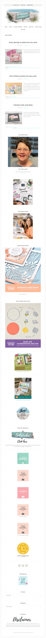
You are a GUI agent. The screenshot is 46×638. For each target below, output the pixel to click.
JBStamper (10, 67)
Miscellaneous (11, 66)
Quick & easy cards (33, 67)
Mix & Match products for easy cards (23, 76)
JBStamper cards (15, 97)
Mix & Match (15, 66)
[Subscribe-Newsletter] (23, 442)
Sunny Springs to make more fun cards (23, 42)
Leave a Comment (26, 45)
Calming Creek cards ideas (23, 105)
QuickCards (37, 67)
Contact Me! (23, 173)
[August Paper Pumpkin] (23, 270)
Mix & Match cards (23, 67)
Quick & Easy (19, 66)
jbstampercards (14, 67)
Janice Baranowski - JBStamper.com (23, 15)
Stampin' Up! (7, 68)
